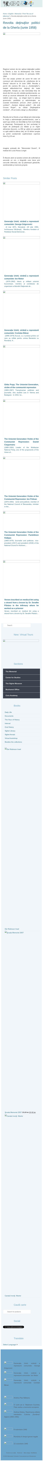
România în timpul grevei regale (26, 1437)
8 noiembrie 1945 (20, 1429)
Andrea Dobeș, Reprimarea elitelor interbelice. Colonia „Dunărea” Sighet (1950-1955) (22, 1414)
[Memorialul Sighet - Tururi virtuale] (21, 648)
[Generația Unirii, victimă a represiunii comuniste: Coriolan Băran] (21, 309)
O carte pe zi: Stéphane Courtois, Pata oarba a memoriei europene (27, 1406)
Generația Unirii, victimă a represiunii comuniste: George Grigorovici (22, 1365)
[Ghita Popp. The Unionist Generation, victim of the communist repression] (21, 363)
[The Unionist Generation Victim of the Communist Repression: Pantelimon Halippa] (21, 520)
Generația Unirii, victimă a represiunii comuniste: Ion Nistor (27, 1374)
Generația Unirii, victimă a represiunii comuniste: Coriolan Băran (22, 1382)
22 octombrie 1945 (21, 1444)
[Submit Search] (5, 625)
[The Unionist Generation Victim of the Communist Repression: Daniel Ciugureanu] (21, 418)
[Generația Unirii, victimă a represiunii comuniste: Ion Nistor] (21, 255)
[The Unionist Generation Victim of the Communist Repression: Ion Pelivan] (21, 475)
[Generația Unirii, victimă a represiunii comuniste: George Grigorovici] (21, 200)
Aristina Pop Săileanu (22, 1398)
